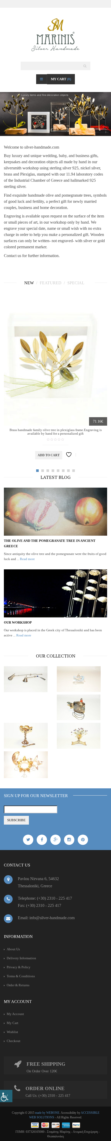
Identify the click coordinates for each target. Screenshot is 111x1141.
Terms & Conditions (21, 976)
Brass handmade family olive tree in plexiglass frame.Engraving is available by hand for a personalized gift (56, 431)
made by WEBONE (47, 1113)
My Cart (61, 79)
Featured (51, 283)
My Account (15, 1014)
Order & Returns (18, 985)
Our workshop (18, 622)
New (29, 283)
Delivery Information (21, 958)
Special (76, 283)
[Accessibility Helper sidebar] (6, 1096)
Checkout (13, 1041)
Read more (27, 559)
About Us (13, 949)
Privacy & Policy (18, 967)
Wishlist (12, 1032)
